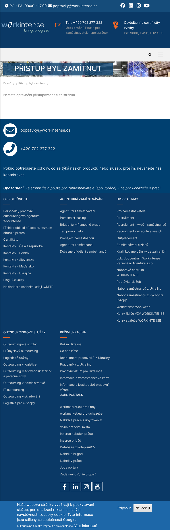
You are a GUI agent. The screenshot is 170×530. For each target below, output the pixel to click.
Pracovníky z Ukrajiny (75, 364)
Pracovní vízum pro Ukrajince (81, 371)
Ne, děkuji (142, 508)
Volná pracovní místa (75, 427)
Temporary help (71, 231)
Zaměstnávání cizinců (132, 245)
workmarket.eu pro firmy (78, 407)
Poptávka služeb (129, 281)
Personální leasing (73, 218)
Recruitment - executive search (139, 231)
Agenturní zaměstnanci (76, 245)
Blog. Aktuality (13, 280)
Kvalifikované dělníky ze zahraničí (141, 251)
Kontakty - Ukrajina (17, 273)
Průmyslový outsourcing (20, 351)
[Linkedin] (75, 486)
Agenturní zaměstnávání (77, 211)
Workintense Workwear (133, 307)
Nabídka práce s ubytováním (81, 420)
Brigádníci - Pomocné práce (80, 224)
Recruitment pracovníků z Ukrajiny (85, 358)
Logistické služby (16, 358)
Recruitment (125, 218)
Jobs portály (69, 467)
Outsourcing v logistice (20, 364)
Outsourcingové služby (20, 344)
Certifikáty (10, 239)
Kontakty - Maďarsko (18, 266)
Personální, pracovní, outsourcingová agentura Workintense (21, 216)
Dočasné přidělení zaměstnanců (83, 251)
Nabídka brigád (71, 454)
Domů (7, 83)
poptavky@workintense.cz (75, 6)
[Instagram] (86, 486)
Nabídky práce (71, 461)
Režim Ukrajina (70, 344)
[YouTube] (97, 486)
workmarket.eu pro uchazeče (81, 413)
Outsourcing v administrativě (24, 383)
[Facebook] (65, 486)
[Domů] (25, 27)
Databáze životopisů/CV (77, 447)
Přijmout (124, 508)
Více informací (85, 526)
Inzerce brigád (70, 440)
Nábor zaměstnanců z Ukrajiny (139, 288)
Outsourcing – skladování (21, 396)
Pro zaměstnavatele (131, 211)
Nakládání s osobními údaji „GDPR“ (28, 287)
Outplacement (127, 238)
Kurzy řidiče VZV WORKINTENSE (140, 313)
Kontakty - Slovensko (18, 259)
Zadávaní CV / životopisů (78, 474)
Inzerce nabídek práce (76, 433)
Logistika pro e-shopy (19, 403)
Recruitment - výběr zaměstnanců (141, 224)
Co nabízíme (69, 351)
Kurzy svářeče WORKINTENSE (139, 320)
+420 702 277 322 (87, 22)
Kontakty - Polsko (16, 253)
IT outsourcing (13, 390)
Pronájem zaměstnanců (77, 238)
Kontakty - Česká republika (23, 246)
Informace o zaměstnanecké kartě (85, 378)
